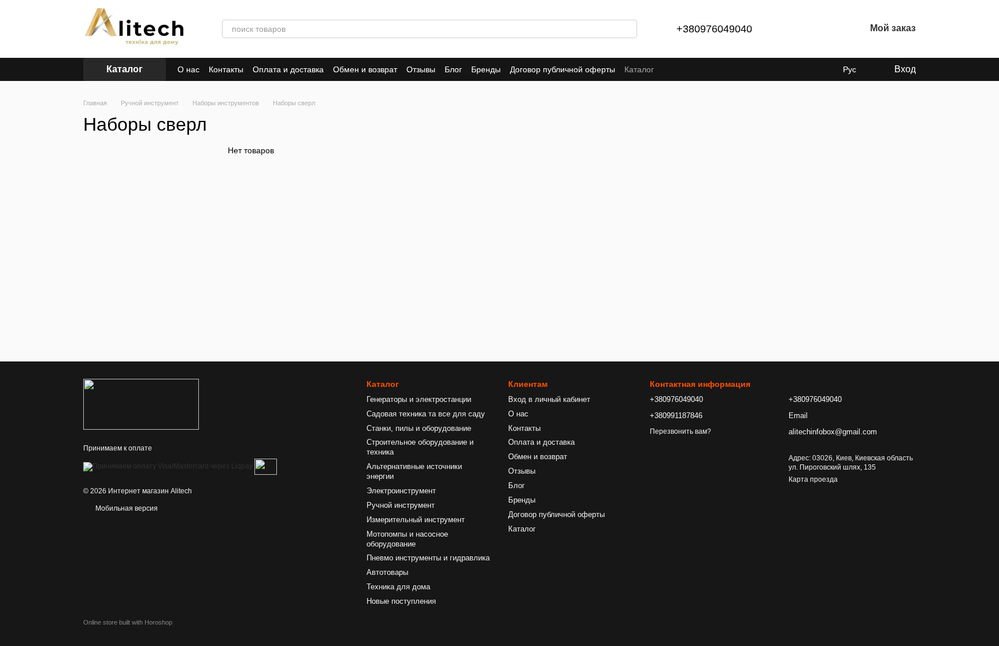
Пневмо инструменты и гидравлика (428, 557)
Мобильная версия (126, 508)
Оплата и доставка (288, 69)
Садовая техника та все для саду (426, 413)
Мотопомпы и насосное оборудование (407, 539)
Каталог (639, 69)
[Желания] (826, 29)
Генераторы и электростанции (419, 399)
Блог (453, 69)
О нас (188, 69)
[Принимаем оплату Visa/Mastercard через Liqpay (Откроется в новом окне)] (168, 466)
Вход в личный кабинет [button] (549, 399)
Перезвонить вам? (680, 431)
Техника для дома (398, 586)
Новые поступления (401, 601)
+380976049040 (714, 29)
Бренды (486, 69)
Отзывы (420, 69)
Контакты (226, 69)
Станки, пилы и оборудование (419, 428)
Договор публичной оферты (562, 69)
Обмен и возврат (365, 69)
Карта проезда (813, 479)
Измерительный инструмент (416, 519)
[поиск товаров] (628, 29)
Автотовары (387, 572)
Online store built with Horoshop (127, 622)
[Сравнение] (796, 29)
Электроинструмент (401, 490)
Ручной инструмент (401, 505)
